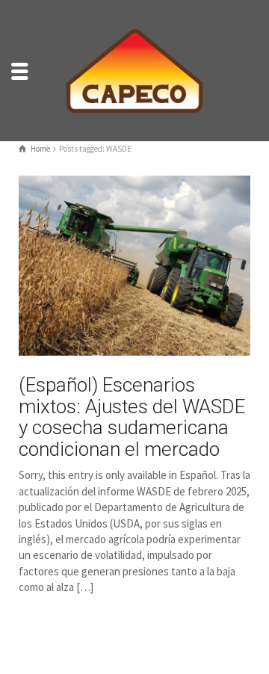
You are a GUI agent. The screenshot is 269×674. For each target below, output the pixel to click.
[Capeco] (134, 69)
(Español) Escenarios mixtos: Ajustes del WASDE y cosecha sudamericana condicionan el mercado (132, 417)
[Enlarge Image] (134, 265)
